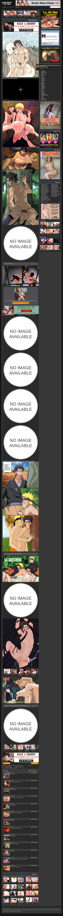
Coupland (5, 803)
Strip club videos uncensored (55, 193)
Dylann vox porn (13, 674)
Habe (4, 772)
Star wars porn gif (43, 187)
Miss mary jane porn (13, 882)
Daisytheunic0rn (43, 98)
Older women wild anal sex (49, 227)
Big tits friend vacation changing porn (28, 902)
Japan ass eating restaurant (45, 197)
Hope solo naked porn (44, 192)
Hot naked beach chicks (6, 882)
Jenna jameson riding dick (45, 188)
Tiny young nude (20, 16)
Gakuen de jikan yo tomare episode (55, 243)
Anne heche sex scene (44, 185)
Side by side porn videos (54, 187)
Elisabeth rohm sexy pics (55, 184)
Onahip (42, 90)
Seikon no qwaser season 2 (20, 750)
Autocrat (5, 850)
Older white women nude (44, 196)
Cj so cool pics (43, 194)
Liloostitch (42, 77)
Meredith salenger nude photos (55, 191)
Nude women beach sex (54, 195)
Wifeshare (42, 75)
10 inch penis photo (44, 195)
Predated (5, 834)
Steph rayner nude (49, 250)
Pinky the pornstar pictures (45, 190)
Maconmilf (42, 85)
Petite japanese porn (28, 882)
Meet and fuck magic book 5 (13, 896)
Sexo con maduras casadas (43, 250)
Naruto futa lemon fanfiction (34, 889)
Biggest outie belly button (55, 190)
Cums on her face (20, 889)
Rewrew (42, 89)
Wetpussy (42, 81)
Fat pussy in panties (54, 196)
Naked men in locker (44, 184)
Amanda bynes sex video (26, 675)
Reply (34, 772)
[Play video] (21, 100)
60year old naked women (33, 750)
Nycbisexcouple (43, 74)
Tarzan (5, 819)
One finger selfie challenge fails (26, 750)
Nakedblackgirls (43, 86)
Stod (4, 780)
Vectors (5, 826)
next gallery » (35, 763)
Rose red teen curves (54, 192)
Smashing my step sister (20, 882)
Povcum (32, 765)
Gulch (4, 842)
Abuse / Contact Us (5, 911)
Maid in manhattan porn (54, 186)
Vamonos (5, 788)
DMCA (19, 911)
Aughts (5, 857)
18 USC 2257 (16, 911)
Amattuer (42, 82)
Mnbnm (42, 73)
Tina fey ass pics (55, 250)
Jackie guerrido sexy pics (44, 186)
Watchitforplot (43, 78)
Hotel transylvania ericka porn (33, 675)
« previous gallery (6, 763)
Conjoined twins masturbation (5, 889)
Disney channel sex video (45, 191)
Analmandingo (43, 71)
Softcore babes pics (34, 895)
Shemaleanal (43, 91)
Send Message (21, 303)
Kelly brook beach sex (44, 198)
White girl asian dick (44, 193)
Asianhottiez (43, 87)
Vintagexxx (42, 92)
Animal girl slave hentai (33, 16)
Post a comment (5, 770)
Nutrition (5, 811)
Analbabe (42, 79)
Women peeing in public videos (55, 188)
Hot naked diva (42, 243)
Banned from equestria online (28, 896)
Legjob (42, 97)
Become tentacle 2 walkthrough (45, 199)
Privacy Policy (11, 911)
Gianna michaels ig (49, 243)
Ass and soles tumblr (27, 16)
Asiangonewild (43, 80)
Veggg (42, 96)
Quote (37, 772)
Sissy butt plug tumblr (54, 185)
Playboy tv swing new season (55, 194)
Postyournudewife (43, 99)
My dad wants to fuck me (35, 882)
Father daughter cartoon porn (13, 903)
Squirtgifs (42, 93)
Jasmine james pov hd (7, 674)
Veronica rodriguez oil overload (20, 675)
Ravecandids (43, 83)
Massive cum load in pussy (42, 227)
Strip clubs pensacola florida (7, 16)
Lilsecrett (42, 76)
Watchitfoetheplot (43, 94)
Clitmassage (43, 88)
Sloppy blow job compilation (13, 889)
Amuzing (5, 865)
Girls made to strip (13, 16)
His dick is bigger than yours (35, 902)
